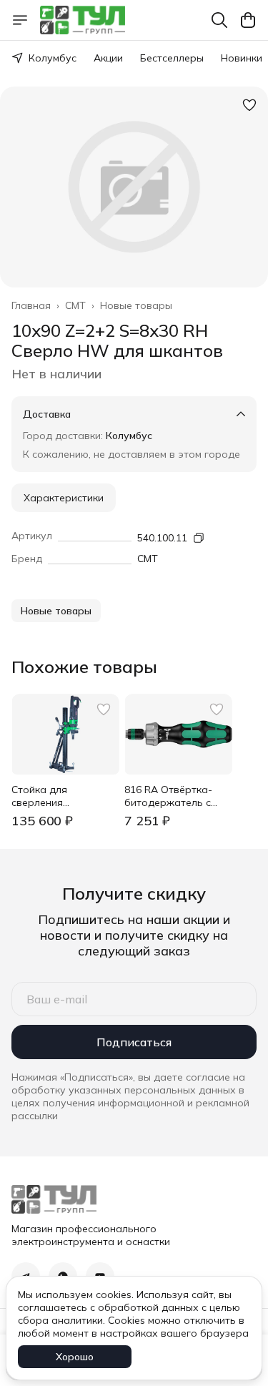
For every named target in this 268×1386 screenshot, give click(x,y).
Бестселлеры (172, 57)
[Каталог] (20, 20)
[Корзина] (248, 20)
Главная (31, 305)
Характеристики (64, 497)
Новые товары (136, 305)
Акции (108, 57)
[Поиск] (219, 20)
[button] (56, 610)
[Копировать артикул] (198, 537)
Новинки (241, 57)
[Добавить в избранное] (249, 105)
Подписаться (134, 1042)
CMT (75, 305)
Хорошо (75, 1356)
